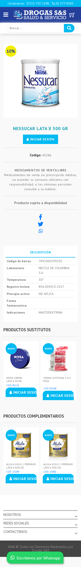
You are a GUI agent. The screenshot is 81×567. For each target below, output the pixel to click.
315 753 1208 (38, 3)
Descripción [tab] (40, 252)
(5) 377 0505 (64, 3)
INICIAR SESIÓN (41, 139)
